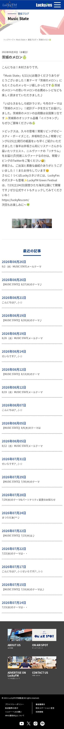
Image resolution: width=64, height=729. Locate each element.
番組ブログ (32, 39)
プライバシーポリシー (14, 704)
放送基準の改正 (11, 708)
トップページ (8, 39)
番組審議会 (40, 704)
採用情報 (39, 711)
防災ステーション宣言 (45, 708)
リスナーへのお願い (13, 711)
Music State (20, 39)
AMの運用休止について (14, 715)
